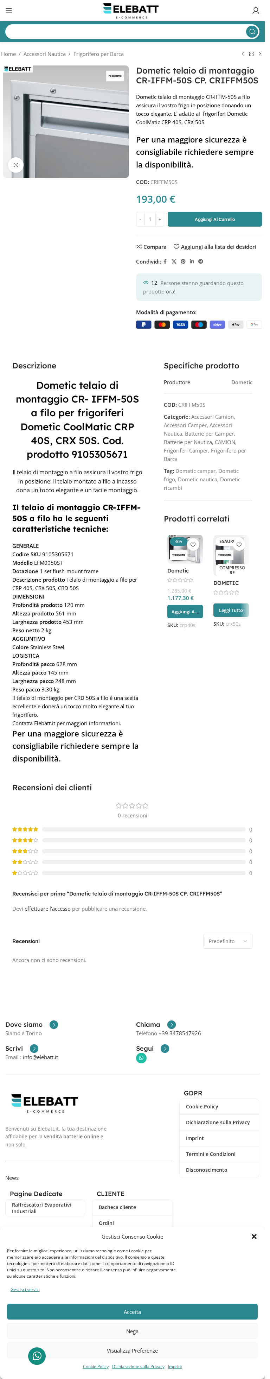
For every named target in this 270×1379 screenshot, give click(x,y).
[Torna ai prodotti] (251, 54)
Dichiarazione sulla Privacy (138, 1366)
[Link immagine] (46, 1102)
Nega (132, 1331)
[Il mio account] (256, 11)
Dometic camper (195, 470)
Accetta (132, 1311)
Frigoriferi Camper (186, 450)
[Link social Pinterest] (183, 261)
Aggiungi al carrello (215, 219)
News (12, 1177)
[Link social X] (174, 261)
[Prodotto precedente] (243, 54)
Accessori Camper (185, 425)
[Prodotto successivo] (260, 54)
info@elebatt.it (40, 1057)
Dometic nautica (197, 479)
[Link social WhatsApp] (141, 1058)
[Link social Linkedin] (192, 261)
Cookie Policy (96, 1366)
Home (8, 53)
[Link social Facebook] (165, 261)
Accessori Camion (212, 416)
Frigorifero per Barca (98, 53)
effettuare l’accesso (48, 908)
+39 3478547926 (180, 1033)
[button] (254, 1236)
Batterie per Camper (209, 433)
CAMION (225, 441)
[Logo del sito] (132, 9)
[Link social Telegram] (200, 261)
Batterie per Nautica (188, 441)
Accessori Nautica (45, 53)
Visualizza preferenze (132, 1350)
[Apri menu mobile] (9, 11)
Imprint (175, 1366)
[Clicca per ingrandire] (16, 165)
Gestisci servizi (25, 1289)
